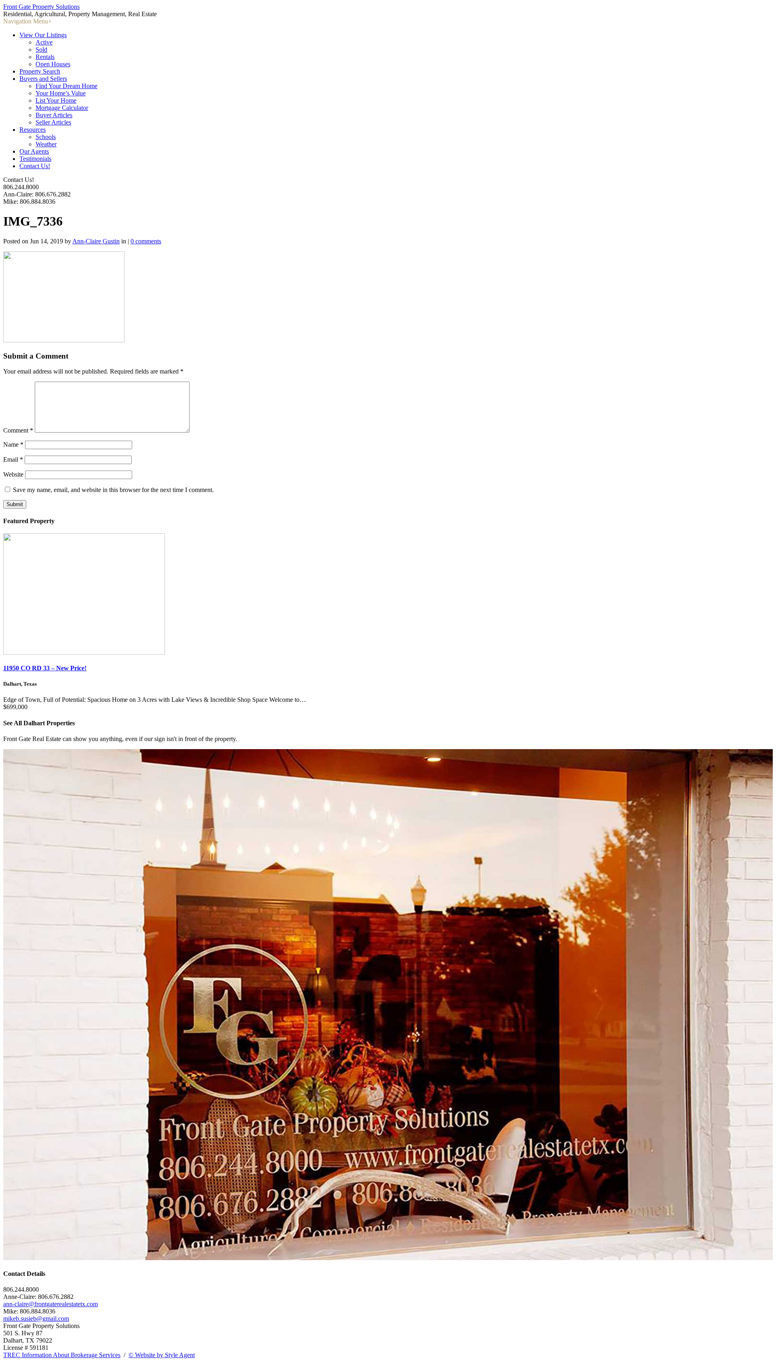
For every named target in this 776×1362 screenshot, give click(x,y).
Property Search (39, 71)
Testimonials (35, 158)
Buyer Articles (54, 115)
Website (13, 474)
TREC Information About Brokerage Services (61, 1354)
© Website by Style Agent (162, 1354)
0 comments (146, 241)
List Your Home (56, 100)
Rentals (45, 56)
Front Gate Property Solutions (41, 6)
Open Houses (53, 64)
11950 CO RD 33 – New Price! (44, 668)
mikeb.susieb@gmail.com (36, 1318)
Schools (46, 136)
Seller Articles (53, 122)
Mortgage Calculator (62, 107)
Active (44, 42)
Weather (46, 144)
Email (13, 459)
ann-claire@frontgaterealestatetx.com (50, 1304)
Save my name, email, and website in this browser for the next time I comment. (113, 489)
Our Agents (34, 151)
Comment (18, 430)
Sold (41, 49)
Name (13, 444)
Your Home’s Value (61, 93)
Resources (32, 129)
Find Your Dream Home (66, 85)
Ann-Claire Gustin (96, 241)
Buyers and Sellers (43, 78)
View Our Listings (43, 35)
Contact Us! (34, 166)
